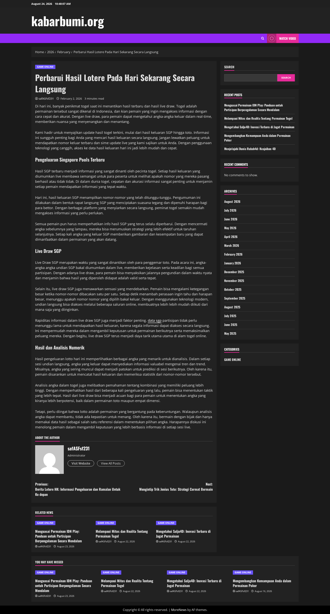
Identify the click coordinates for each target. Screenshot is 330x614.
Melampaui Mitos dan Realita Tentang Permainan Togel (122, 533)
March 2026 (231, 245)
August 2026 (232, 201)
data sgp (155, 320)
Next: (176, 487)
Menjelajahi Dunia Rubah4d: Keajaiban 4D (250, 148)
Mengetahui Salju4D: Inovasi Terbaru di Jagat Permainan (183, 533)
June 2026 (230, 219)
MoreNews (179, 610)
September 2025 (234, 298)
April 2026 (231, 237)
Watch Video (287, 38)
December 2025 (234, 272)
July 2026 (230, 210)
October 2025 (232, 289)
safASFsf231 (46, 98)
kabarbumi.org (67, 21)
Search (229, 67)
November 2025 (234, 281)
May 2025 (230, 333)
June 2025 (230, 324)
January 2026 (232, 263)
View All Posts (111, 463)
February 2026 (233, 254)
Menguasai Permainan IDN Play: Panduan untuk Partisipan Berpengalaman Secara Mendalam (58, 536)
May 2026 (230, 228)
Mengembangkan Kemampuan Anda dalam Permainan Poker (262, 583)
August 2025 (232, 307)
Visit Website (81, 463)
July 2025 (230, 316)
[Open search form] (262, 38)
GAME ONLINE (45, 66)
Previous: (77, 489)
